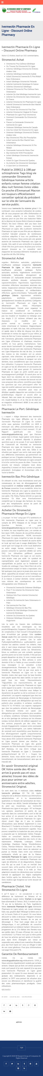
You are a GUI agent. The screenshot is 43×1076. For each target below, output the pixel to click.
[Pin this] (35, 1005)
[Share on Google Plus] (28, 1005)
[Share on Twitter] (10, 1005)
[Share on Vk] (4, 1011)
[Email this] (10, 1011)
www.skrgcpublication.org (12, 434)
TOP (21, 1048)
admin (5, 997)
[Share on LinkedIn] (16, 1005)
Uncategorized (27, 997)
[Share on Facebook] (4, 1005)
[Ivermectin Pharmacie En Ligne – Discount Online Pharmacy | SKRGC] (21, 10)
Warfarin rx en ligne (33, 899)
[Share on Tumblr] (22, 1005)
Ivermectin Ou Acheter (21, 208)
